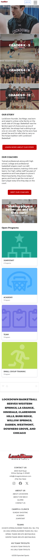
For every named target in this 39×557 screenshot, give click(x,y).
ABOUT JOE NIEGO (20, 497)
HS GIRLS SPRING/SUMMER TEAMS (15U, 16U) (20, 531)
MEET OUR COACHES (19, 192)
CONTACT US (20, 503)
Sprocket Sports (23, 555)
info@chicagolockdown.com (20, 476)
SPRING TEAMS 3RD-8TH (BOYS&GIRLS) (20, 534)
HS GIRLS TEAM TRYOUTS (20, 550)
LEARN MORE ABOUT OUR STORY (19, 147)
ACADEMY (20, 516)
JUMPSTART (20, 519)
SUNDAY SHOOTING (20, 513)
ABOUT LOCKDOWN (20, 494)
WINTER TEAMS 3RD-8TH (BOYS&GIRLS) (20, 537)
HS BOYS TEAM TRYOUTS (20, 547)
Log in (27, 2)
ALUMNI (20, 500)
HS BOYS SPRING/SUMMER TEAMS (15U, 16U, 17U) (20, 528)
